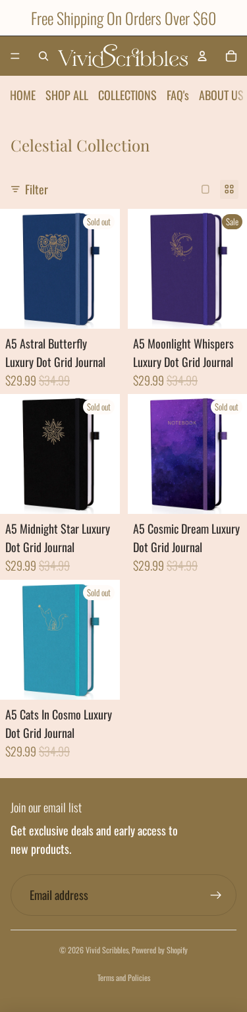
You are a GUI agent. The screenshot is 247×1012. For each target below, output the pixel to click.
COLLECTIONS (127, 94)
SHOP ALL (66, 94)
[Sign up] (216, 895)
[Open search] (43, 56)
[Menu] (15, 56)
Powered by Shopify (160, 949)
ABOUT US (221, 94)
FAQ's (178, 94)
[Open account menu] (202, 56)
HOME (23, 94)
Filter (36, 189)
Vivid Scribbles (107, 949)
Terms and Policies (123, 977)
